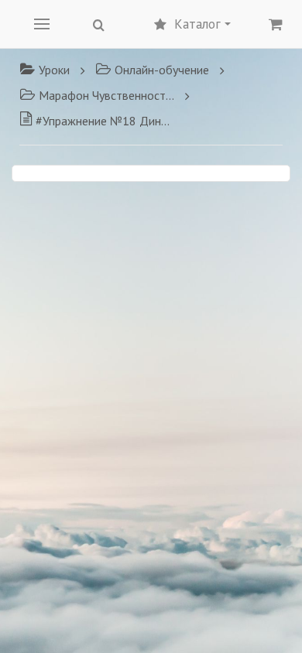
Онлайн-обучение (162, 69)
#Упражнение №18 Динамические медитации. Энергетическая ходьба (105, 120)
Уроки (54, 69)
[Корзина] (276, 24)
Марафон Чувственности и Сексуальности (106, 95)
